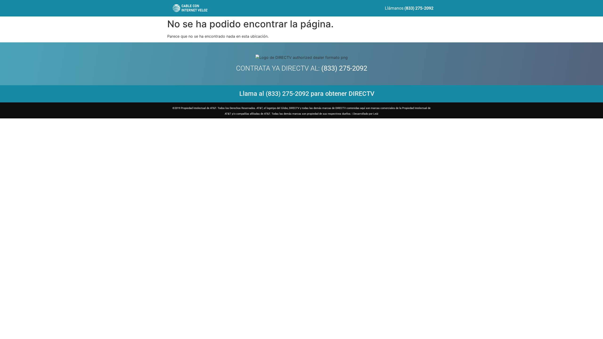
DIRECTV (295, 68)
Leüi (375, 113)
